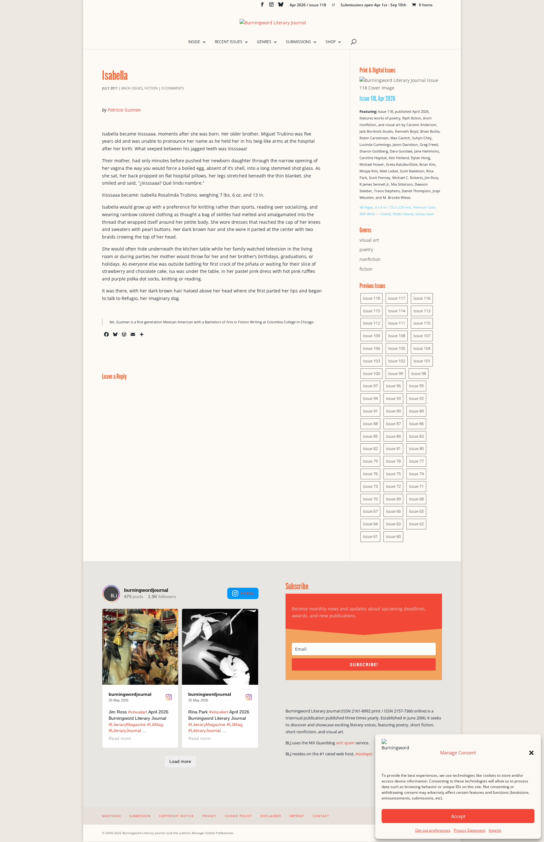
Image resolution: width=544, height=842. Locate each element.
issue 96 (393, 386)
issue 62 (416, 524)
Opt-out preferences (432, 830)
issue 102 (396, 361)
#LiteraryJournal (125, 730)
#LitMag (155, 724)
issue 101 (421, 361)
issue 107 (421, 335)
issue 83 (416, 436)
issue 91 (370, 411)
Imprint (495, 830)
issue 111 (396, 323)
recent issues (228, 42)
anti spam (345, 743)
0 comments (173, 88)
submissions (298, 42)
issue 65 (416, 511)
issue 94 (370, 398)
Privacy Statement (469, 830)
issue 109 (371, 335)
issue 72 (393, 486)
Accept (458, 816)
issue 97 (370, 386)
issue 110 (421, 323)
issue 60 (393, 536)
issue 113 (421, 311)
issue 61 (370, 536)
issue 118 (371, 298)
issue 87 (393, 423)
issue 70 (370, 499)
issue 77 (416, 461)
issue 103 (371, 361)
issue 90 (393, 411)
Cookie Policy (238, 816)
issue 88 (370, 423)
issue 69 (393, 499)
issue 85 (370, 436)
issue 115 (371, 311)
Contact (321, 816)
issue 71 (416, 486)
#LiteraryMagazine (127, 724)
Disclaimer (270, 816)
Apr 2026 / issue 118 (308, 5)
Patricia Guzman (124, 110)
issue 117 (396, 298)
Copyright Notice (176, 816)
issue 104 (421, 348)
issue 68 (416, 499)
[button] (531, 753)
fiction (151, 88)
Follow (247, 593)
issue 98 (418, 373)
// (333, 5)
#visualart (137, 711)
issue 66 (393, 511)
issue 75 (393, 473)
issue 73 (370, 486)
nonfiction (370, 259)
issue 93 (393, 398)
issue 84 (393, 436)
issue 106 (371, 348)
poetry (366, 249)
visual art (369, 240)
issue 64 (370, 524)
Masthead (111, 816)
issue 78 (393, 461)
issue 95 (416, 386)
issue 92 (416, 398)
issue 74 (416, 473)
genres (264, 42)
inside (194, 42)
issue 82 (370, 448)
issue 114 (396, 311)
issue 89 (416, 411)
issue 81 (393, 448)
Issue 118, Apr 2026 (377, 98)
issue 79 (370, 461)
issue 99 (395, 373)
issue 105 (396, 348)
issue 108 (396, 335)
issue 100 (371, 373)
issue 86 (416, 423)
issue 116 (421, 298)
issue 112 (371, 323)
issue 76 (370, 473)
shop (331, 42)
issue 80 (416, 448)
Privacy (209, 816)
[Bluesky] (280, 6)
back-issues (132, 88)
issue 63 (393, 524)
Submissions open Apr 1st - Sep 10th (373, 5)
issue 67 (370, 511)
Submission (140, 816)
